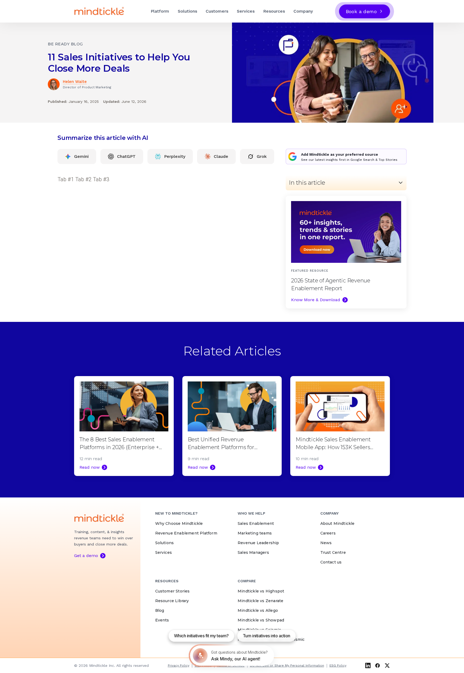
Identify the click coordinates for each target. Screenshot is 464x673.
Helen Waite (75, 81)
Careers (328, 533)
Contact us (331, 562)
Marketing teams (255, 533)
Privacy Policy (178, 665)
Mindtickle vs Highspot (261, 591)
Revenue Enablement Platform (186, 533)
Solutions (187, 11)
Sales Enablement (256, 523)
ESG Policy (337, 665)
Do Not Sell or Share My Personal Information (287, 665)
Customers (217, 11)
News (326, 542)
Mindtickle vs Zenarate (260, 600)
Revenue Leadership (258, 542)
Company (303, 11)
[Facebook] (377, 665)
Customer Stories (172, 591)
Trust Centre (333, 552)
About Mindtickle (337, 523)
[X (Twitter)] (387, 665)
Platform (160, 11)
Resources (274, 11)
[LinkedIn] (368, 665)
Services (246, 11)
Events (162, 620)
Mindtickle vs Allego (258, 610)
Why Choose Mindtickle (179, 523)
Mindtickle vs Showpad (261, 620)
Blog (159, 610)
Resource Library (172, 600)
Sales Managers (253, 552)
